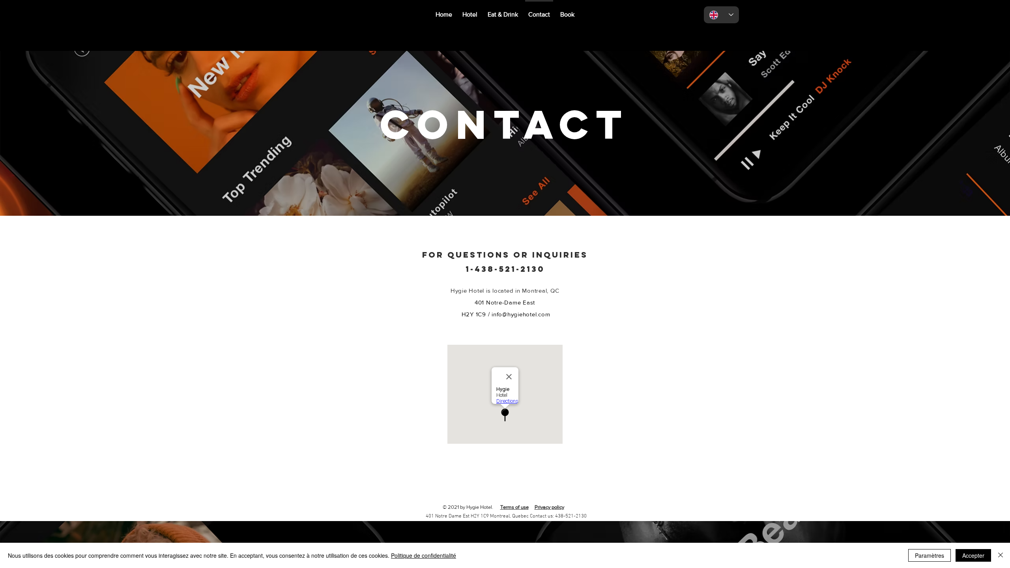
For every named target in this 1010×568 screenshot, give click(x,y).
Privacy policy (549, 507)
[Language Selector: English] (721, 14)
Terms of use (514, 507)
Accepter (973, 555)
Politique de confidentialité (423, 555)
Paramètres (929, 555)
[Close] (1000, 555)
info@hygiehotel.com (521, 314)
